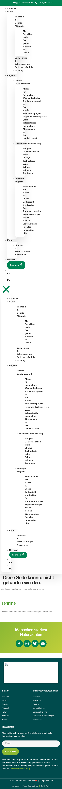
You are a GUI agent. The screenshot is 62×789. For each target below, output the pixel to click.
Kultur (10, 240)
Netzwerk (11, 259)
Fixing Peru (44, 781)
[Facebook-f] (19, 643)
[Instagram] (27, 643)
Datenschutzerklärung (20, 768)
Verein (10, 11)
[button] (6, 288)
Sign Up (10, 751)
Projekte (11, 75)
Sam (51, 781)
